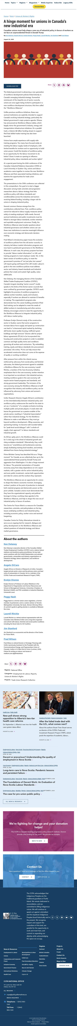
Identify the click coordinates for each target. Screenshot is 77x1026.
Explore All (25, 974)
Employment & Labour (21, 674)
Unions (6, 956)
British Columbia (44, 952)
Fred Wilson (65, 35)
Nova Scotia (19, 749)
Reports (33, 674)
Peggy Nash (36, 35)
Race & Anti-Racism (28, 968)
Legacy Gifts (68, 3)
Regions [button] (22, 3)
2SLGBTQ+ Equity (27, 964)
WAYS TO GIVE (37, 841)
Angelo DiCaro (18, 35)
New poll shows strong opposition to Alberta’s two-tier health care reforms (19, 718)
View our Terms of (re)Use (33, 1022)
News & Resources (10, 949)
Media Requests (61, 958)
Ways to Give (61, 961)
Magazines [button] (33, 3)
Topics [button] (13, 3)
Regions (42, 946)
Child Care (25, 958)
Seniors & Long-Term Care (36, 765)
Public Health (13, 712)
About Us (60, 949)
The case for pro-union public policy (21, 793)
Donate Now (39, 6)
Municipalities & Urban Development (29, 953)
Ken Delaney (9, 35)
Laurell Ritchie (45, 35)
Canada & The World (44, 718)
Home (7, 3)
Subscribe (58, 3)
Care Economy (7, 765)
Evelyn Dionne (28, 35)
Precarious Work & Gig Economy (31, 749)
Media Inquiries (47, 3)
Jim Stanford (54, 35)
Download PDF (12, 86)
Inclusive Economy (9, 964)
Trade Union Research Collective (23, 680)
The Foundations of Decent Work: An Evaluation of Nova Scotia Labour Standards (29, 783)
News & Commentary (57, 718)
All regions (8, 991)
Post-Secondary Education (30, 961)
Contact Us (60, 955)
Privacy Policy (45, 1022)
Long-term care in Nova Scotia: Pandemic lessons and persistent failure (28, 771)
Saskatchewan (43, 956)
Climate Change (27, 971)
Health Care (6, 712)
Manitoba (18, 790)
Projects (59, 946)
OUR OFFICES (42, 877)
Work (12, 16)
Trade (65, 718)
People (59, 952)
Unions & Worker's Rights (24, 16)
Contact (25, 877)
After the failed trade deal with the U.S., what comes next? (54, 722)
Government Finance (10, 968)
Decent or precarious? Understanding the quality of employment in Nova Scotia (29, 758)
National (42, 949)
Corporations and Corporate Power (12, 960)
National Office (16, 670)
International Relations (11, 971)
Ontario (41, 962)
